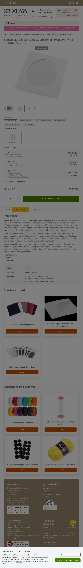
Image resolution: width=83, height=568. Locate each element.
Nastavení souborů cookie (70, 555)
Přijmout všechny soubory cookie (68, 560)
